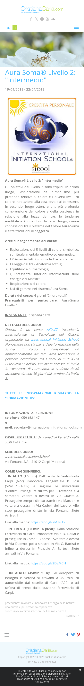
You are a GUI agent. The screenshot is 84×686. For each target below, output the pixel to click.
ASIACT (51, 329)
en (8, 27)
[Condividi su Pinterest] (78, 634)
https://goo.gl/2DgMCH (48, 563)
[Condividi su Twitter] (73, 634)
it (15, 27)
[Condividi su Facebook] (68, 634)
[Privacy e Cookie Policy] (42, 661)
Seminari (71, 615)
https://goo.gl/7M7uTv (48, 522)
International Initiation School (54, 339)
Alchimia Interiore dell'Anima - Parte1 (43, 611)
